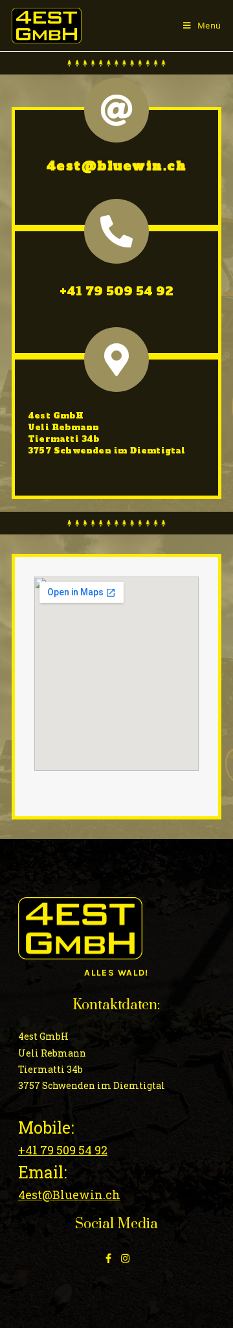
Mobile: (46, 1127)
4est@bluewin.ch (117, 166)
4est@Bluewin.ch (69, 1194)
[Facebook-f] (108, 1258)
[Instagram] (125, 1258)
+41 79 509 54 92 (116, 291)
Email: (42, 1172)
